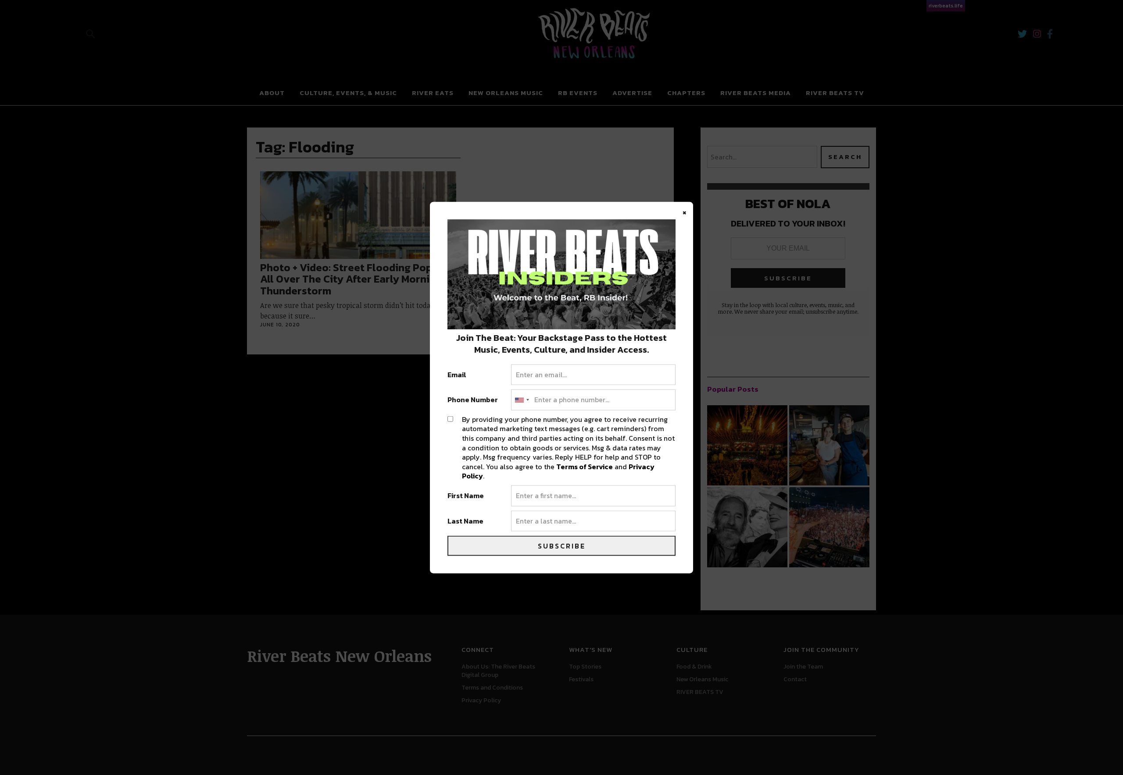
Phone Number (472, 400)
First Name (465, 496)
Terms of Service (584, 466)
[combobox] (521, 400)
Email (456, 374)
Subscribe (562, 546)
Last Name (465, 521)
